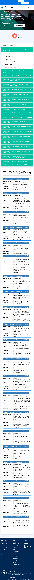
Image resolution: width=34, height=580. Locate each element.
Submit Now (21, 1)
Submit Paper (9, 54)
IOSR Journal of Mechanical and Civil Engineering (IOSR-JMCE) (16, 49)
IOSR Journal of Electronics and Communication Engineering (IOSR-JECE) (16, 85)
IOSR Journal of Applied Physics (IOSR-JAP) (15, 161)
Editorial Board (9, 56)
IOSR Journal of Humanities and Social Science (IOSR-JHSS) (16, 105)
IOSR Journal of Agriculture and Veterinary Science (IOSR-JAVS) (17, 137)
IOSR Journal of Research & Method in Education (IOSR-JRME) (17, 100)
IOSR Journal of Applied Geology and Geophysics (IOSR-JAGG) (17, 152)
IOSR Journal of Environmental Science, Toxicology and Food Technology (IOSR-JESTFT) (17, 157)
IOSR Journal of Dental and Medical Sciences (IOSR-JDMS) (15, 71)
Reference (19, 179)
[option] (17, 2)
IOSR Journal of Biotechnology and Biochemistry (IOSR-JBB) (16, 147)
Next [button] (29, 36)
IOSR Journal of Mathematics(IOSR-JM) (14, 109)
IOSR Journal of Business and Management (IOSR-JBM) (17, 113)
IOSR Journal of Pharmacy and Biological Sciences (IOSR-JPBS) (17, 127)
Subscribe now (24, 3)
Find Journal (6, 23)
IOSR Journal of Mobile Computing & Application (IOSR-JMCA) (16, 95)
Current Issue (9, 59)
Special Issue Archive (11, 64)
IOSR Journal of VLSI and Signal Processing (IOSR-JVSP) (17, 90)
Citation (6, 179)
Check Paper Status (10, 67)
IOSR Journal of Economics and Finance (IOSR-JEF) (17, 117)
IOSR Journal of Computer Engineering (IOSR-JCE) (17, 75)
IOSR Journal (6, 11)
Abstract (12, 179)
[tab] (17, 173)
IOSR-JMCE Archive (10, 62)
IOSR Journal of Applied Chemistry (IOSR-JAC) (16, 164)
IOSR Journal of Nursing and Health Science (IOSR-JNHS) (17, 132)
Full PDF (26, 179)
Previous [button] (5, 36)
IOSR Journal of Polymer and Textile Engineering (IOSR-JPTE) (16, 122)
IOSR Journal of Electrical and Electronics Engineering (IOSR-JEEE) (14, 80)
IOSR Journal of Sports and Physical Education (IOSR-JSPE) (16, 142)
